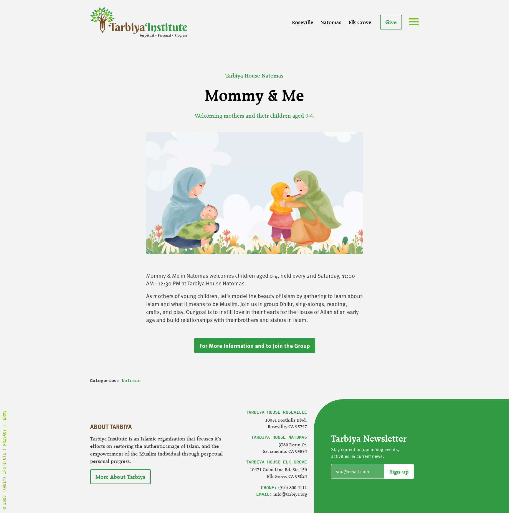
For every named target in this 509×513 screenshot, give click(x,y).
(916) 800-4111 (292, 487)
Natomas (330, 22)
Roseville (302, 22)
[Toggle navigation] (415, 22)
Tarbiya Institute (138, 22)
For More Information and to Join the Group (254, 345)
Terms (4, 416)
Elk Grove (359, 22)
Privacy (4, 436)
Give (391, 22)
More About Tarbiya (120, 476)
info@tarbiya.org (290, 494)
